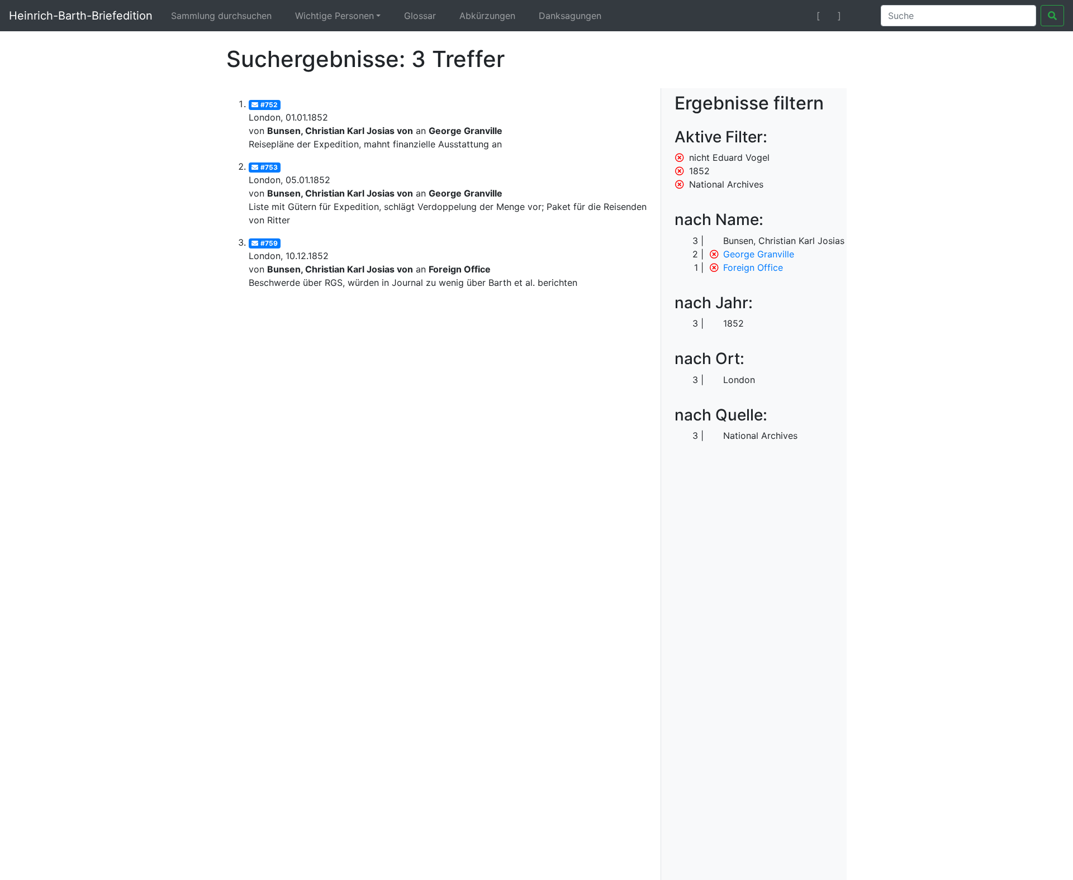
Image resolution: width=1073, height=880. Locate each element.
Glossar (420, 15)
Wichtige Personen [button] (334, 15)
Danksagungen (570, 15)
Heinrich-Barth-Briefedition (81, 15)
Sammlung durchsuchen (221, 15)
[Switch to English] (859, 15)
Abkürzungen (487, 15)
